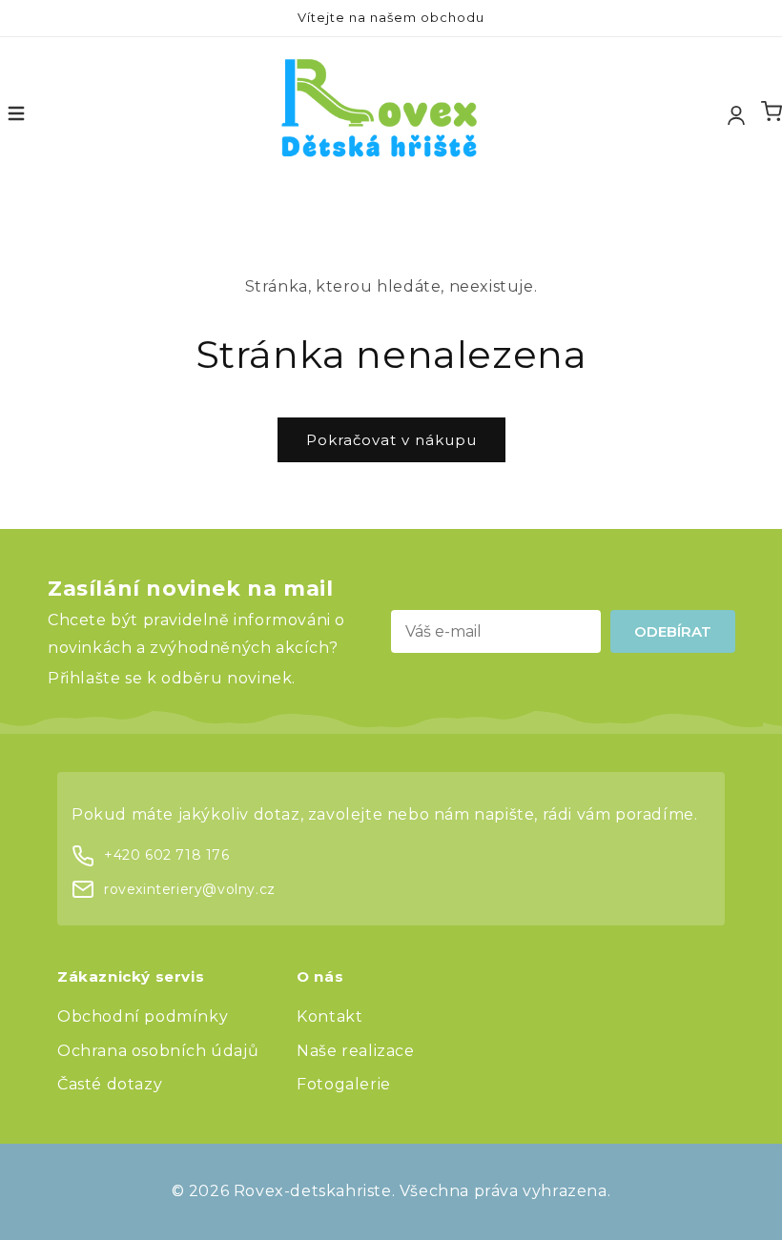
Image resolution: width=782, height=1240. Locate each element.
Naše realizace (355, 1051)
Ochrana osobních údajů (157, 1051)
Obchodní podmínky (142, 1016)
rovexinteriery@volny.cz (190, 889)
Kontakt (329, 1016)
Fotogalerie (344, 1084)
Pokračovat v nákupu (391, 440)
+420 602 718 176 (167, 855)
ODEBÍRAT (672, 631)
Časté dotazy (109, 1084)
